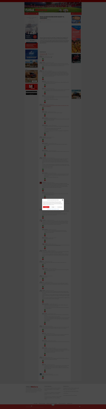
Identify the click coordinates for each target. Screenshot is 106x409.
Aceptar (46, 207)
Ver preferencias (60, 207)
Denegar (53, 207)
